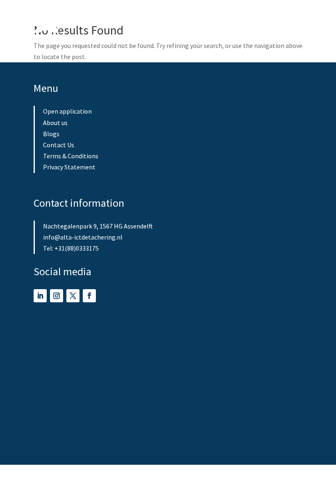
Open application (67, 111)
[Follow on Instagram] (56, 295)
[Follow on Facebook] (89, 295)
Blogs (51, 134)
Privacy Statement (69, 167)
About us (55, 123)
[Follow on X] (72, 295)
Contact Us (58, 145)
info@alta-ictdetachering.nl (83, 237)
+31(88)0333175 (76, 248)
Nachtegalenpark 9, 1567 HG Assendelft (98, 226)
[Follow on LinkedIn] (40, 295)
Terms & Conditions (70, 156)
